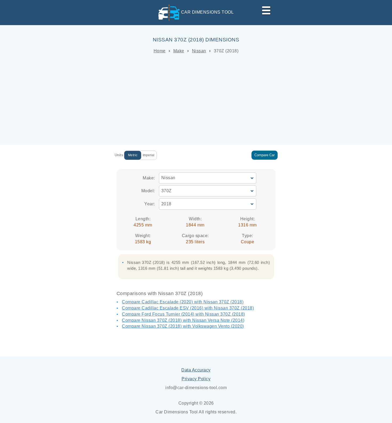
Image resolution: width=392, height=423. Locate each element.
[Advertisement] (196, 99)
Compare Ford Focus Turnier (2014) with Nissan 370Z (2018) (183, 314)
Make (178, 51)
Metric (133, 155)
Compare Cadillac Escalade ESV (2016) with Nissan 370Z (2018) (188, 308)
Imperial (148, 155)
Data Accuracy (196, 370)
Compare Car (264, 155)
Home (160, 51)
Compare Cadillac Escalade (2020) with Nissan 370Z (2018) (182, 302)
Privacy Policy (196, 379)
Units (119, 155)
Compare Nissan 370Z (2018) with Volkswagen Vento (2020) (183, 326)
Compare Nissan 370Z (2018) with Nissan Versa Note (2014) (183, 320)
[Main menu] (264, 9)
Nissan (199, 51)
